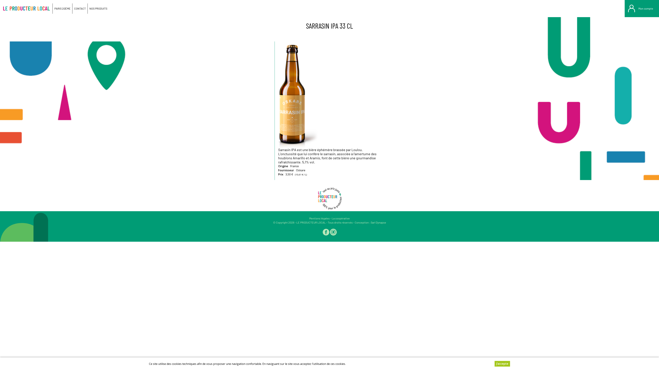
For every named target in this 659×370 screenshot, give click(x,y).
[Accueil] (26, 8)
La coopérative (341, 218)
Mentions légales (319, 218)
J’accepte (502, 364)
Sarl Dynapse (378, 222)
